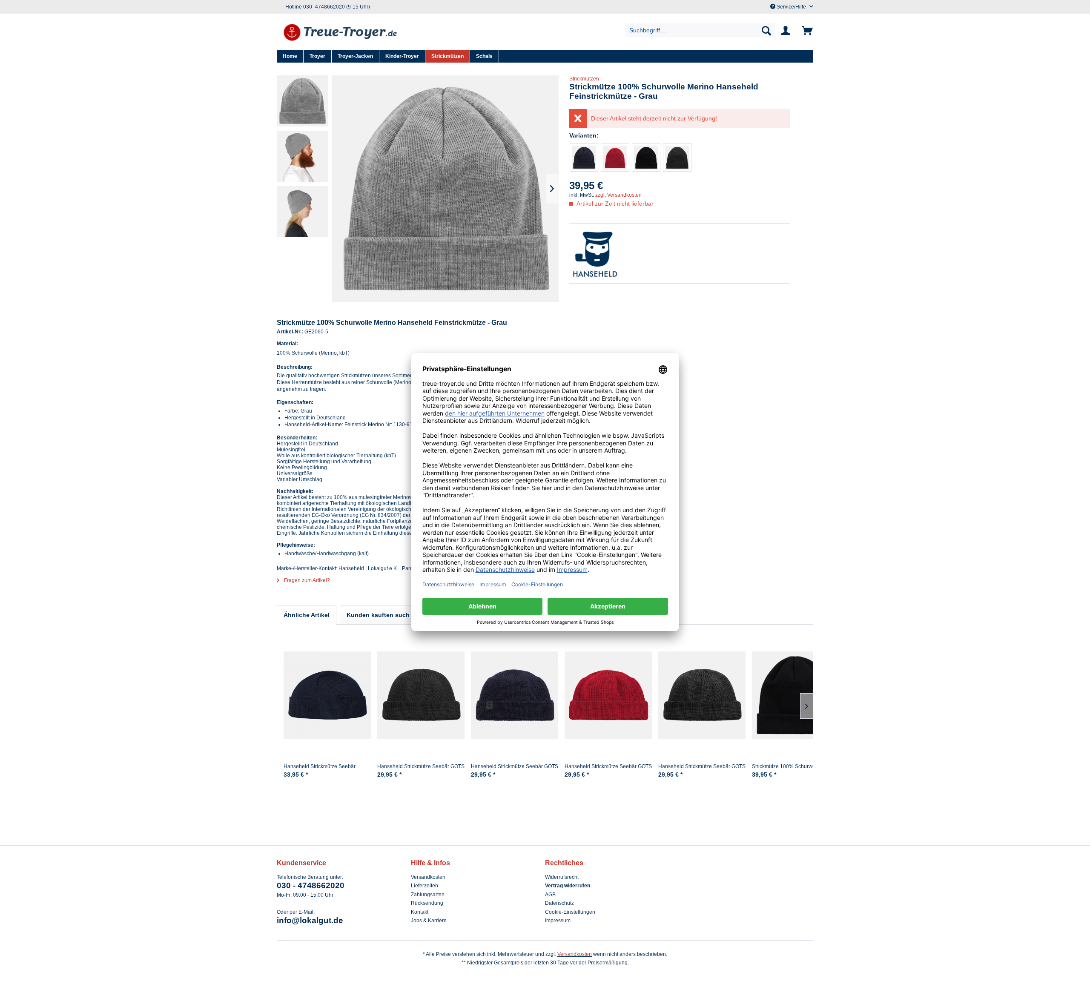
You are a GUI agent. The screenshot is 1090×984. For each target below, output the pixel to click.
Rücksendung (427, 903)
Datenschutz (559, 903)
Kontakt (419, 912)
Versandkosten (428, 877)
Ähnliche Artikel (307, 614)
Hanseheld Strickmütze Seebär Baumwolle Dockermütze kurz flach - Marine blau (326, 770)
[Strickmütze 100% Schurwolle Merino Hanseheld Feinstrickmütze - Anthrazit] (677, 157)
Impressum (558, 921)
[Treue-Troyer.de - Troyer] (340, 32)
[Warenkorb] (805, 30)
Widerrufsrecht (562, 877)
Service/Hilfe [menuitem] (791, 7)
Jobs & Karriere (429, 921)
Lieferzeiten (424, 886)
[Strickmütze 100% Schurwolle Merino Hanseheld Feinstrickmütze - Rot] (615, 157)
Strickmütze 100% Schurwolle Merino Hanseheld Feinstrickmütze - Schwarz (795, 769)
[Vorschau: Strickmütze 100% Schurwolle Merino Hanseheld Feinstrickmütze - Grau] (302, 100)
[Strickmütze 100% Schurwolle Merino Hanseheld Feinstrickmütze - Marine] (584, 157)
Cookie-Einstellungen (570, 912)
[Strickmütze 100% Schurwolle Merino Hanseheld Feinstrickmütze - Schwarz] (646, 157)
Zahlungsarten (428, 895)
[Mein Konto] (787, 30)
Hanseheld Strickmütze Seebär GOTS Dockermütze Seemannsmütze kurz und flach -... (421, 770)
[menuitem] (700, 30)
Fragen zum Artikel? (306, 580)
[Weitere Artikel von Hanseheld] (679, 253)
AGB (550, 895)
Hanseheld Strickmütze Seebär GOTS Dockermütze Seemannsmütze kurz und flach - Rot (608, 770)
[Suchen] (766, 30)
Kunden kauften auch (378, 614)
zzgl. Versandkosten (618, 195)
